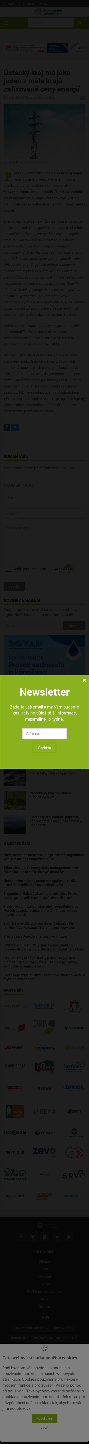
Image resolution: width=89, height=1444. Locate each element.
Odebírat (44, 748)
